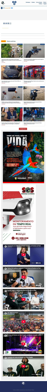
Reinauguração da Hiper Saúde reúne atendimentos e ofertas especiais (34, 81)
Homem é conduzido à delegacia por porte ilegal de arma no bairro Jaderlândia (34, 60)
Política (40, 3)
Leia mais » (3, 62)
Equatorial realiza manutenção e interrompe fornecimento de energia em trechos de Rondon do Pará (11, 60)
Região (45, 3)
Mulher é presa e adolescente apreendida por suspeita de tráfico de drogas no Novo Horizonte (11, 102)
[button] (4, 23)
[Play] (2, 8)
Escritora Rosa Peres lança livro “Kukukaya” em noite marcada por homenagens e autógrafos (11, 123)
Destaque (28, 2)
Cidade (33, 2)
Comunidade (39, 2)
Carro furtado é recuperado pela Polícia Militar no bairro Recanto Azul (11, 81)
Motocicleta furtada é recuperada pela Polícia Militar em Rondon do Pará (33, 102)
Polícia (44, 2)
